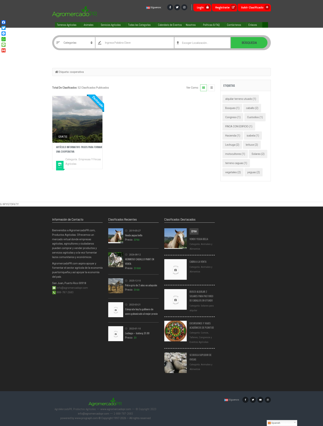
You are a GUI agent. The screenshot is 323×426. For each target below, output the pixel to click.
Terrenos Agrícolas (66, 25)
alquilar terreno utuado (240, 98)
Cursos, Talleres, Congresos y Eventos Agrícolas (201, 337)
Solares (258, 153)
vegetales (233, 172)
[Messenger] (3, 33)
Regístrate (222, 7)
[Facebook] (3, 22)
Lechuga (232, 144)
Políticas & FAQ (211, 25)
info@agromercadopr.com (72, 287)
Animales (88, 25)
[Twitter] (3, 28)
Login (200, 7)
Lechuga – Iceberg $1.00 (137, 333)
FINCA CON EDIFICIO (238, 126)
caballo (252, 108)
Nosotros (191, 25)
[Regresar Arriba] (311, 402)
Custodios (255, 117)
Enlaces (252, 25)
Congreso (233, 117)
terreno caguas (236, 163)
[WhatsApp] (3, 39)
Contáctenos (234, 25)
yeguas (253, 172)
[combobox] (202, 42)
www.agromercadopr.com (115, 409)
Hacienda (232, 135)
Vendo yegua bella (133, 235)
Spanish (275, 423)
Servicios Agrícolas (111, 25)
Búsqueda (249, 43)
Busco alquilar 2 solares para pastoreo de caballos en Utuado (201, 296)
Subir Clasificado (252, 7)
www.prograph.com (86, 418)
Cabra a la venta (198, 261)
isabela (253, 135)
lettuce (252, 144)
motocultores (235, 153)
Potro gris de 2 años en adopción (141, 285)
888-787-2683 (64, 292)
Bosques (232, 108)
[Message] (3, 45)
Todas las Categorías (139, 25)
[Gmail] (3, 50)
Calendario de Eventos (170, 25)
